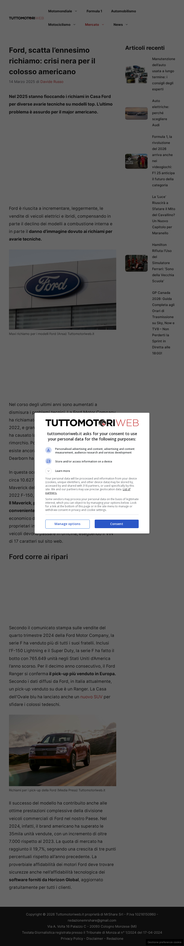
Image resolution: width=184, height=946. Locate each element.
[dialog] (92, 473)
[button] (92, 471)
